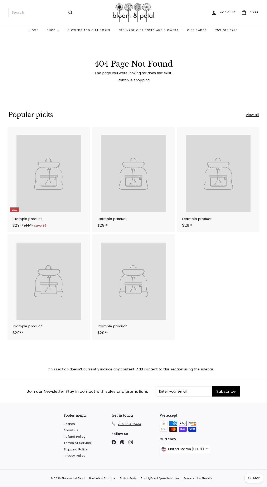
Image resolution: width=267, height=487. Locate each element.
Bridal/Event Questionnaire (160, 478)
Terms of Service (77, 443)
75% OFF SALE (226, 30)
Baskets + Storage (102, 478)
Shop (51, 30)
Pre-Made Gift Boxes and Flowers (149, 30)
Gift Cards (197, 30)
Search (69, 424)
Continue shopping (133, 80)
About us (71, 430)
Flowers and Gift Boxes (89, 30)
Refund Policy (74, 436)
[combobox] (41, 12)
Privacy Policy (74, 455)
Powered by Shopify (198, 478)
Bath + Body (128, 478)
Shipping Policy (76, 449)
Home (34, 30)
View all (252, 114)
